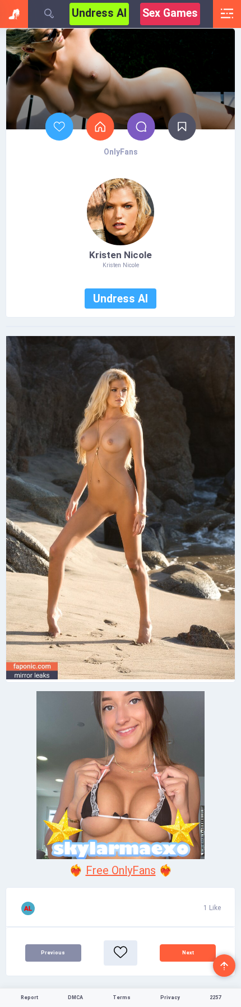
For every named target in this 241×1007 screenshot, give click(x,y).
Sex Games (170, 13)
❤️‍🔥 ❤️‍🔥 (121, 870)
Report (29, 997)
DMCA (75, 997)
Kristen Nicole (120, 254)
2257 (215, 997)
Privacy (170, 997)
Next (188, 952)
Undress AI (99, 13)
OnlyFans (121, 151)
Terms (122, 997)
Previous (53, 952)
